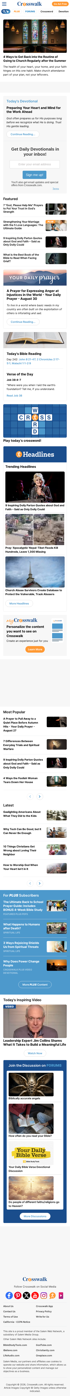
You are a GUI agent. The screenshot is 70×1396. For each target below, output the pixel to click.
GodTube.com (44, 1345)
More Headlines (19, 603)
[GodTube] (61, 1295)
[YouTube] (35, 1295)
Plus (17, 11)
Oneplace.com (44, 1355)
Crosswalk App (44, 1306)
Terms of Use (10, 1316)
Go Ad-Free (60, 3)
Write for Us (42, 1316)
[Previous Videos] (30, 796)
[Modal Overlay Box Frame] (35, 169)
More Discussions (35, 1216)
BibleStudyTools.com (15, 1345)
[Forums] (52, 1295)
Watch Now (35, 1053)
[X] (26, 1295)
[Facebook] (9, 1295)
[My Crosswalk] (27, 621)
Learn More (35, 649)
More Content (35, 984)
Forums (30, 11)
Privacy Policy (44, 1311)
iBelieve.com (10, 1350)
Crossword (47, 11)
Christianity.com (45, 1350)
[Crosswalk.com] (29, 4)
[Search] (5, 11)
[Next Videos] (40, 796)
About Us (8, 1306)
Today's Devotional (22, 101)
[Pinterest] (17, 1295)
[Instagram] (43, 1295)
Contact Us (9, 1311)
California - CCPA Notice (16, 1321)
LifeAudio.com (11, 1355)
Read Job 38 (14, 395)
